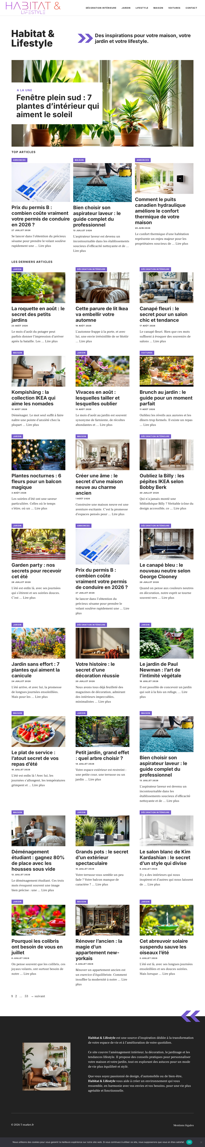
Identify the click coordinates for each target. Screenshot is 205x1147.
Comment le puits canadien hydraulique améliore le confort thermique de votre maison (160, 210)
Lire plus (44, 246)
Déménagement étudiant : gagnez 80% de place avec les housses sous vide (38, 860)
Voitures (174, 8)
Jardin (126, 8)
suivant (38, 996)
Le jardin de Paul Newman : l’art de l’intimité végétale (160, 669)
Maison (158, 8)
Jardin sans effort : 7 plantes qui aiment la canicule (36, 669)
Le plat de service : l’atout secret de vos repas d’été (35, 758)
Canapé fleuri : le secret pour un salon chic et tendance (164, 314)
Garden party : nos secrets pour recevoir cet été (36, 570)
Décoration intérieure (101, 8)
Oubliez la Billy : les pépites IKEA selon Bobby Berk (162, 481)
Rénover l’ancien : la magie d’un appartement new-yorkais (99, 949)
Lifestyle (142, 8)
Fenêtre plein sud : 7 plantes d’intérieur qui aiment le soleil (57, 106)
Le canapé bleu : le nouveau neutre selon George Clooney (165, 570)
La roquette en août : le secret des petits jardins (38, 314)
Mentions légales (183, 1125)
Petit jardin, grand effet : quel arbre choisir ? (102, 755)
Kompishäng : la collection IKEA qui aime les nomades (33, 397)
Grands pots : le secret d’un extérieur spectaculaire (102, 857)
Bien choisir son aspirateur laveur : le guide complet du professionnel (97, 216)
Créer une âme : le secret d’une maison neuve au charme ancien (99, 484)
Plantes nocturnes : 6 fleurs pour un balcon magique (37, 481)
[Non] (201, 1142)
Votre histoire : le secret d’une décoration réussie (97, 669)
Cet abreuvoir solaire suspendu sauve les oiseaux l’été (164, 946)
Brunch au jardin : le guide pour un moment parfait (166, 397)
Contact (191, 8)
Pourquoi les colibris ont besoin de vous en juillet (37, 946)
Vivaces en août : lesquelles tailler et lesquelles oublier (98, 397)
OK (189, 1142)
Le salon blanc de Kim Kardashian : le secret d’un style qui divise (165, 857)
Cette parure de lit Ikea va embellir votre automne (102, 314)
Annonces (19, 160)
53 (27, 996)
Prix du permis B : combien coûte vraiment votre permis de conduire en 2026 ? (41, 215)
